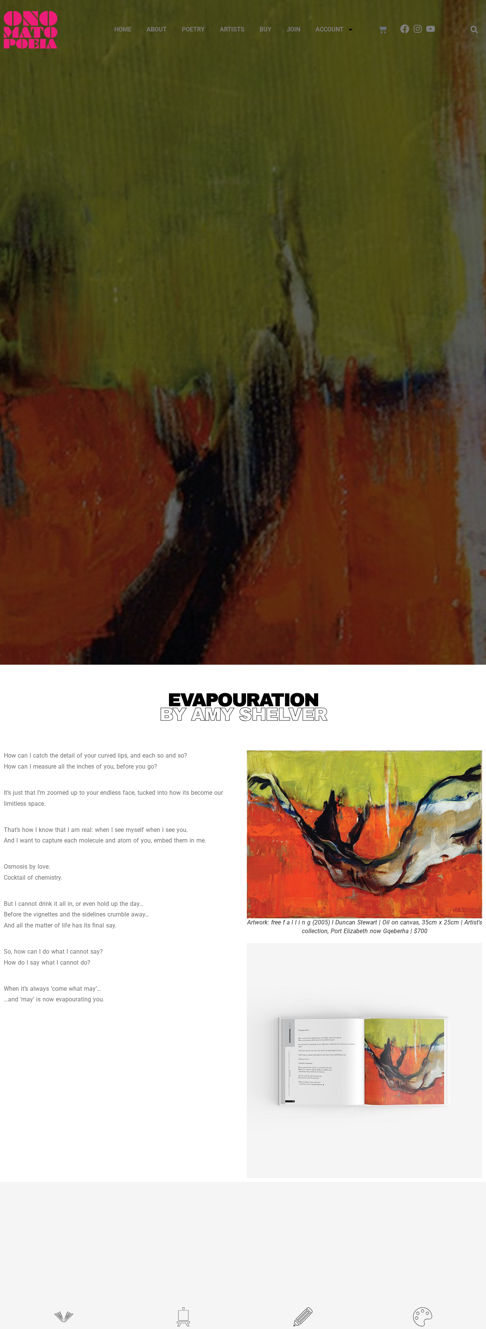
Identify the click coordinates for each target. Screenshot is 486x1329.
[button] (474, 29)
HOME (122, 29)
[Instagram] (417, 28)
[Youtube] (430, 28)
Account (330, 29)
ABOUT (157, 29)
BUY (265, 29)
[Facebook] (405, 28)
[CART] (382, 29)
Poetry (193, 29)
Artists (232, 29)
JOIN (293, 29)
